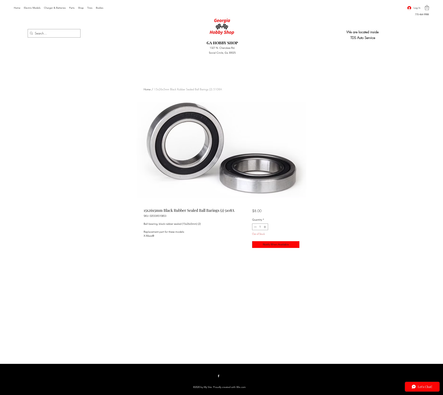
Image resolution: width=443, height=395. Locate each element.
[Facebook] (218, 376)
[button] (427, 7)
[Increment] (265, 227)
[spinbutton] (260, 227)
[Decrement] (255, 227)
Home (147, 89)
